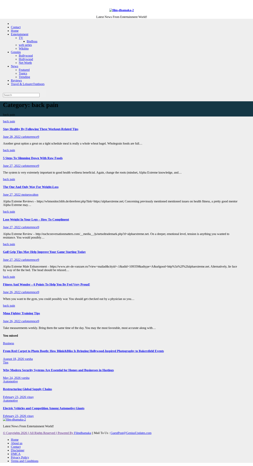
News (14, 66)
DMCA (16, 454)
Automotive (10, 381)
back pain (9, 121)
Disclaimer (17, 450)
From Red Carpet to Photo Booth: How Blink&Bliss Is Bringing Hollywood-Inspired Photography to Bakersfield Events (83, 351)
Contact (16, 27)
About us (16, 443)
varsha (29, 359)
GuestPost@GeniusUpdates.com (130, 433)
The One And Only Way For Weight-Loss (31, 187)
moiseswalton (29, 194)
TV (21, 37)
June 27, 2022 (12, 165)
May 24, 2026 (12, 378)
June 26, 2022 (12, 292)
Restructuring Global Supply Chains (27, 389)
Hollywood (26, 59)
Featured (24, 69)
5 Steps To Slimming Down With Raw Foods (33, 158)
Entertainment (19, 34)
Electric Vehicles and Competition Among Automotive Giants (43, 408)
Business (8, 343)
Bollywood (26, 55)
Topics (23, 73)
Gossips (16, 52)
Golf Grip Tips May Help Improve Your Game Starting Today (44, 252)
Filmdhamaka (82, 433)
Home (15, 30)
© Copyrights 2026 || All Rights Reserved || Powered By (38, 433)
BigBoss (32, 41)
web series (25, 45)
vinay (30, 397)
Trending (24, 77)
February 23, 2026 (15, 397)
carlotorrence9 (30, 136)
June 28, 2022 (12, 136)
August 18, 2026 (14, 359)
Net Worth (25, 62)
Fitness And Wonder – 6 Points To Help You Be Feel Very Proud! (46, 284)
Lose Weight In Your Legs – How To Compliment (36, 219)
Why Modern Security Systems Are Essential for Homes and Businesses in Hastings (58, 370)
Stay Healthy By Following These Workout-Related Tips (40, 129)
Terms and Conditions (24, 461)
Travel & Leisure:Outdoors (27, 84)
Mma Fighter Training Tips (21, 313)
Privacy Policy (20, 457)
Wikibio (24, 48)
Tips (5, 362)
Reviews (16, 80)
